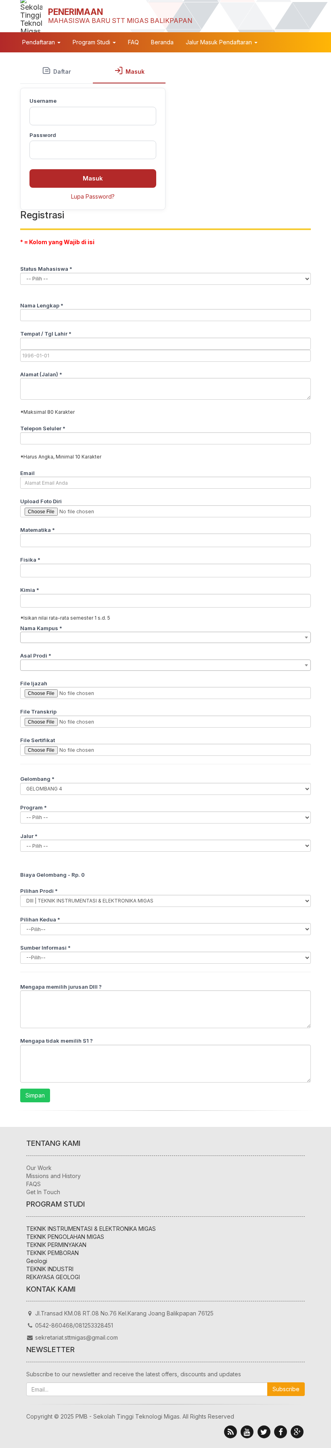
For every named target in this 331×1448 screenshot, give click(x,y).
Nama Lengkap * (41, 305)
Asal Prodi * (35, 655)
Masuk (93, 178)
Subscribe (286, 1389)
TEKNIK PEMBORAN (52, 1252)
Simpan (35, 1095)
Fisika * (30, 559)
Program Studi (92, 42)
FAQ (133, 42)
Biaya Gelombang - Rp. (52, 874)
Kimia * (29, 590)
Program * (33, 807)
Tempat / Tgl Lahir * (45, 333)
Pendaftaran (39, 42)
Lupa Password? (93, 196)
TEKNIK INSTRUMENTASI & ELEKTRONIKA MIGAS (91, 1228)
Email (27, 473)
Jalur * (29, 836)
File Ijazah (33, 683)
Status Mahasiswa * (46, 269)
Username (43, 101)
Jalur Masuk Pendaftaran (219, 42)
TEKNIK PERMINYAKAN (56, 1244)
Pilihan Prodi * (39, 891)
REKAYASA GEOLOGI (53, 1277)
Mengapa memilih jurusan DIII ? (61, 986)
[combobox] (165, 637)
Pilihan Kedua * (40, 919)
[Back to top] (305, 1422)
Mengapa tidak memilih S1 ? (56, 1040)
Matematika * (37, 530)
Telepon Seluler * (42, 428)
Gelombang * (37, 779)
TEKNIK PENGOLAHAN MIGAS (65, 1236)
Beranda (162, 42)
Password (42, 135)
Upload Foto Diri (41, 501)
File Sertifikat (37, 740)
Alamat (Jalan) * (41, 374)
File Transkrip (38, 711)
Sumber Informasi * (45, 947)
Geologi (36, 1260)
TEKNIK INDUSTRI (49, 1268)
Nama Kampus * (41, 628)
